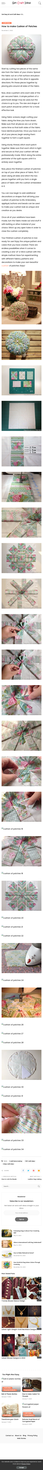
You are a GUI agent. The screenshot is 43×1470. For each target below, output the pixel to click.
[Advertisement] (32, 14)
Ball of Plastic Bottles (9, 1394)
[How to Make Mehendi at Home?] (7, 1254)
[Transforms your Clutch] (11, 1410)
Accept (21, 1467)
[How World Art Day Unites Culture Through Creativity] (7, 1265)
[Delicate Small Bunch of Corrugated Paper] (31, 1410)
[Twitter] (28, 1170)
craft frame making (16, 1161)
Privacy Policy (25, 1464)
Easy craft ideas (9, 1164)
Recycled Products (9, 1390)
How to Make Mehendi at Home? (24, 1253)
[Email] (39, 1170)
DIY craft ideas (30, 1161)
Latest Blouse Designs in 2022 (13, 1358)
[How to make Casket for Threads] (31, 1384)
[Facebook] (23, 1170)
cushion (5, 265)
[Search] (39, 3)
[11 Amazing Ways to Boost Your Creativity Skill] (7, 1233)
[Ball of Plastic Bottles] (11, 1384)
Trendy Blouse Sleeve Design (13, 1301)
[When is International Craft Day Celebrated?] (7, 1244)
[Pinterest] (34, 1170)
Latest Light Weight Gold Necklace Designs (19, 1329)
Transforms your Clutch (10, 1419)
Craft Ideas (6, 23)
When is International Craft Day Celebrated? (27, 1242)
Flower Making (29, 1415)
